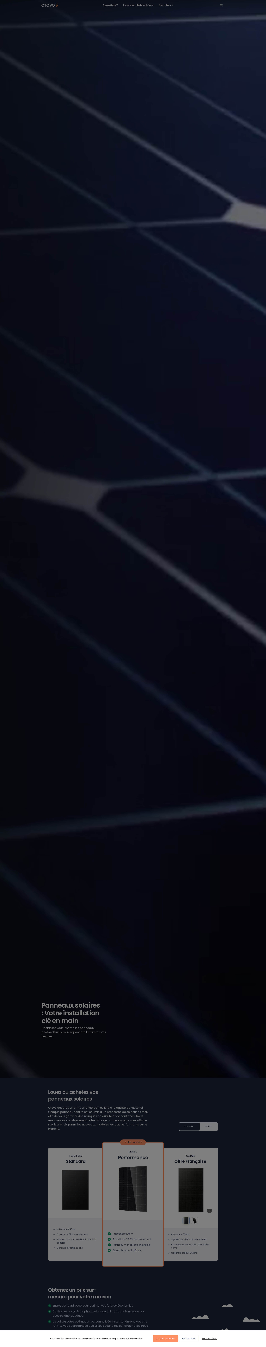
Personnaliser (209, 1338)
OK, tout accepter (166, 1338)
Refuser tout (189, 1338)
